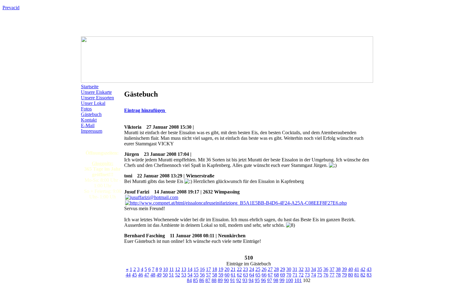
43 (369, 269)
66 (264, 274)
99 (282, 280)
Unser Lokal (93, 103)
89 (220, 280)
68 (276, 274)
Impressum (91, 131)
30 (288, 269)
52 (177, 274)
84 (189, 280)
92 (238, 280)
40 (350, 269)
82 (362, 274)
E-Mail (88, 125)
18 (214, 269)
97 (269, 280)
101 (298, 280)
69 (282, 274)
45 (134, 274)
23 (245, 269)
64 (251, 274)
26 (264, 269)
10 (165, 269)
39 (344, 269)
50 (165, 274)
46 (140, 274)
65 (257, 274)
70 (288, 274)
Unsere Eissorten (97, 97)
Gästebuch (91, 114)
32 (301, 269)
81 (356, 274)
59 (220, 274)
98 (275, 280)
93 (244, 280)
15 (196, 269)
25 (257, 269)
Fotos (86, 108)
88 (214, 280)
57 (208, 274)
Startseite (90, 86)
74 (313, 274)
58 (214, 274)
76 (325, 274)
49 (159, 274)
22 (239, 269)
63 (245, 274)
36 (325, 269)
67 (270, 274)
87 (207, 280)
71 (294, 274)
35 (319, 269)
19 (220, 269)
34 (313, 269)
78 (338, 274)
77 (332, 274)
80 (350, 274)
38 (338, 269)
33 (307, 269)
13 (183, 269)
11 (171, 269)
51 (171, 274)
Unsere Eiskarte (96, 92)
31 (294, 269)
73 (307, 274)
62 (239, 274)
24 (251, 269)
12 (177, 269)
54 (189, 274)
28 (276, 269)
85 (195, 280)
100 (289, 280)
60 (227, 274)
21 (233, 269)
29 (282, 269)
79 (344, 274)
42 (362, 269)
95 (257, 280)
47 (146, 274)
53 (183, 274)
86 (201, 280)
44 (128, 274)
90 (226, 280)
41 (356, 269)
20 (227, 269)
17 (208, 269)
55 (196, 274)
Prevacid (10, 7)
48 (152, 274)
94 (251, 280)
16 (202, 269)
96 (263, 280)
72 (301, 274)
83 (369, 274)
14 (189, 269)
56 (202, 274)
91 (232, 280)
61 (233, 274)
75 (319, 274)
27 (270, 269)
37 (332, 269)
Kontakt (89, 120)
